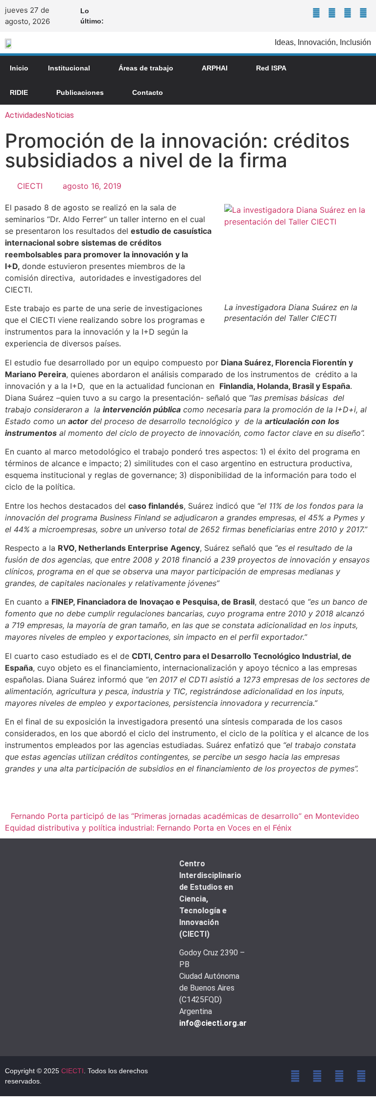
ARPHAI (215, 68)
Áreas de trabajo (145, 68)
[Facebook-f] (316, 13)
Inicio (19, 68)
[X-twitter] (332, 13)
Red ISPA (271, 68)
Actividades (25, 115)
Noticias (60, 115)
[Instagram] (347, 13)
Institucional (69, 68)
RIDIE (19, 92)
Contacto (147, 92)
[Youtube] (363, 13)
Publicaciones (80, 92)
